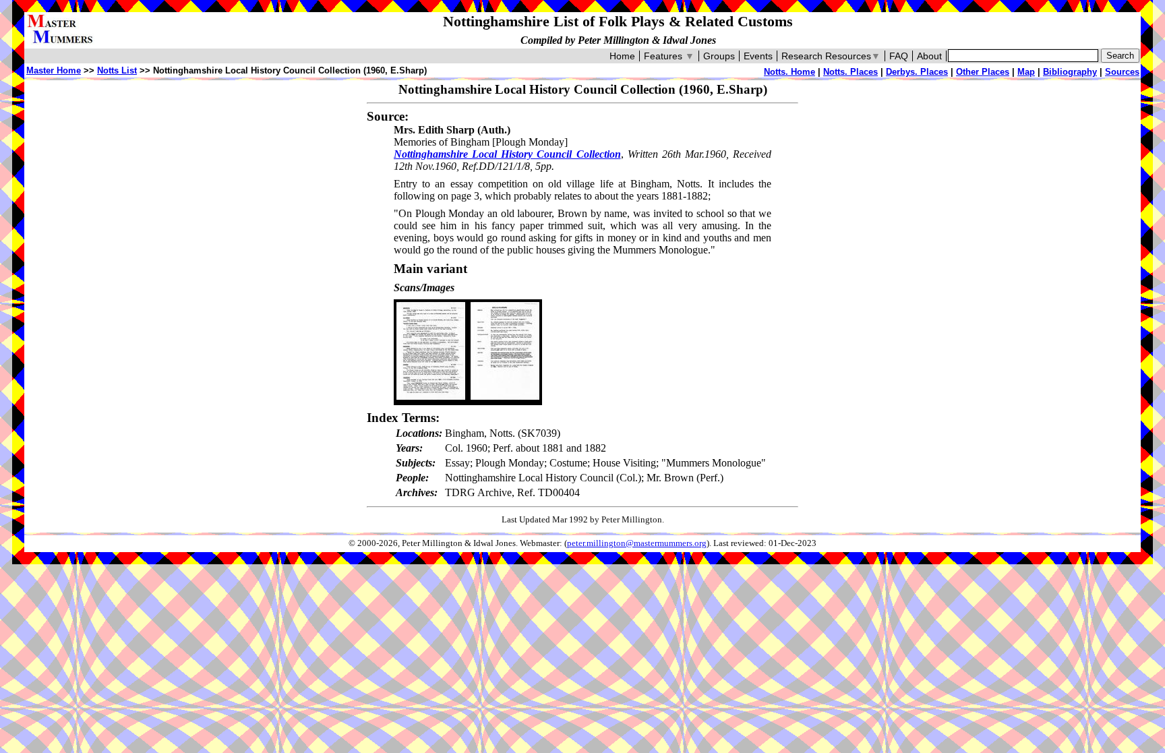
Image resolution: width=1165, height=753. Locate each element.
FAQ (898, 56)
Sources (1122, 72)
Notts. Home (789, 72)
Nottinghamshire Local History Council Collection (507, 154)
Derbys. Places (917, 72)
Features (669, 56)
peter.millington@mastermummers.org (637, 543)
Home (622, 56)
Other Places (982, 72)
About (929, 56)
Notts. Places (850, 72)
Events (758, 56)
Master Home (53, 70)
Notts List (117, 70)
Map (1026, 72)
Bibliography (1070, 72)
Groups (719, 56)
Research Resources (830, 56)
